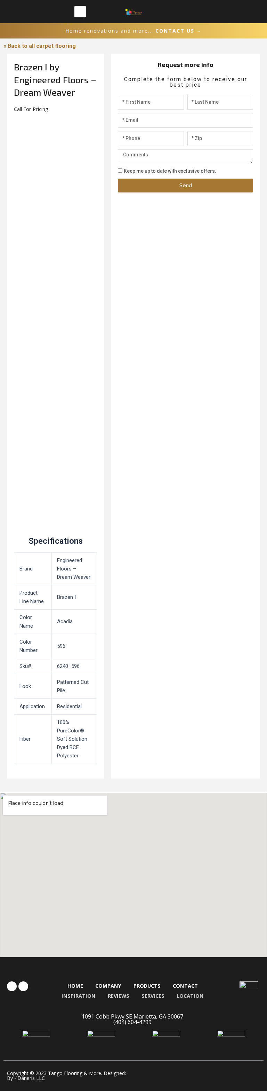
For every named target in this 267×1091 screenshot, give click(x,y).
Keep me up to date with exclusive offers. (170, 171)
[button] (80, 11)
